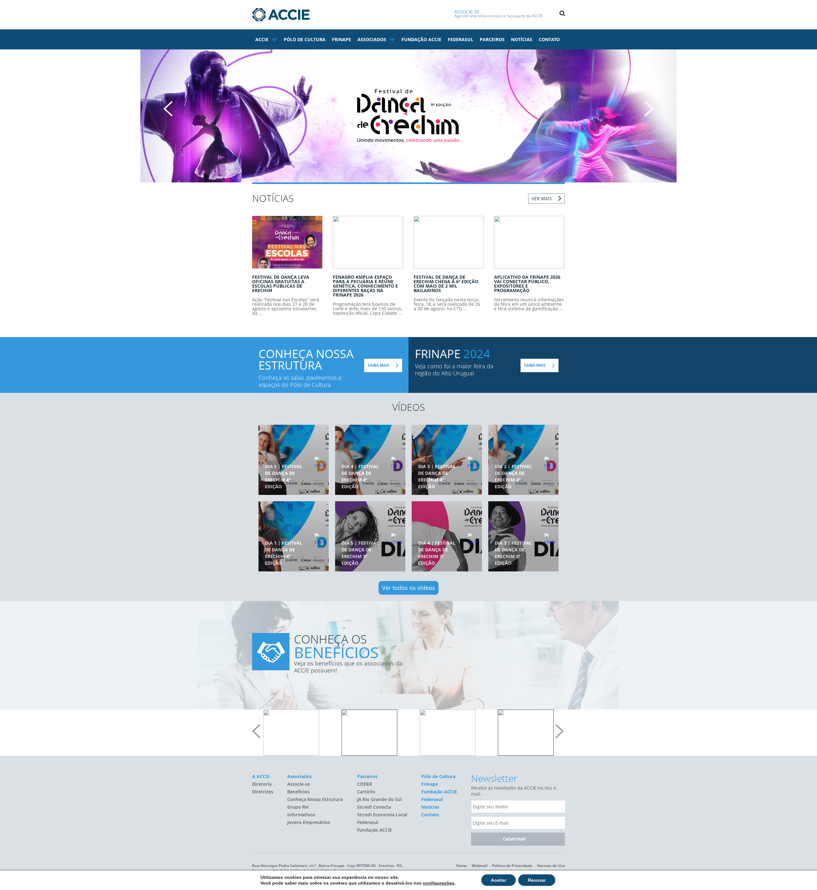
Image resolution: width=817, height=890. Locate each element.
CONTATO (549, 39)
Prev (168, 108)
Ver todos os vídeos (408, 588)
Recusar (537, 880)
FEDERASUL (460, 39)
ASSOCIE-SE (466, 12)
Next (649, 108)
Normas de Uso (551, 865)
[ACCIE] (281, 14)
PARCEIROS (492, 39)
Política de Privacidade (512, 865)
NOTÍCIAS (521, 39)
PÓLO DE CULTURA (305, 39)
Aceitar (498, 880)
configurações (438, 883)
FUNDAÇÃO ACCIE (421, 39)
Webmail (479, 865)
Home (461, 865)
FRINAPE (341, 39)
